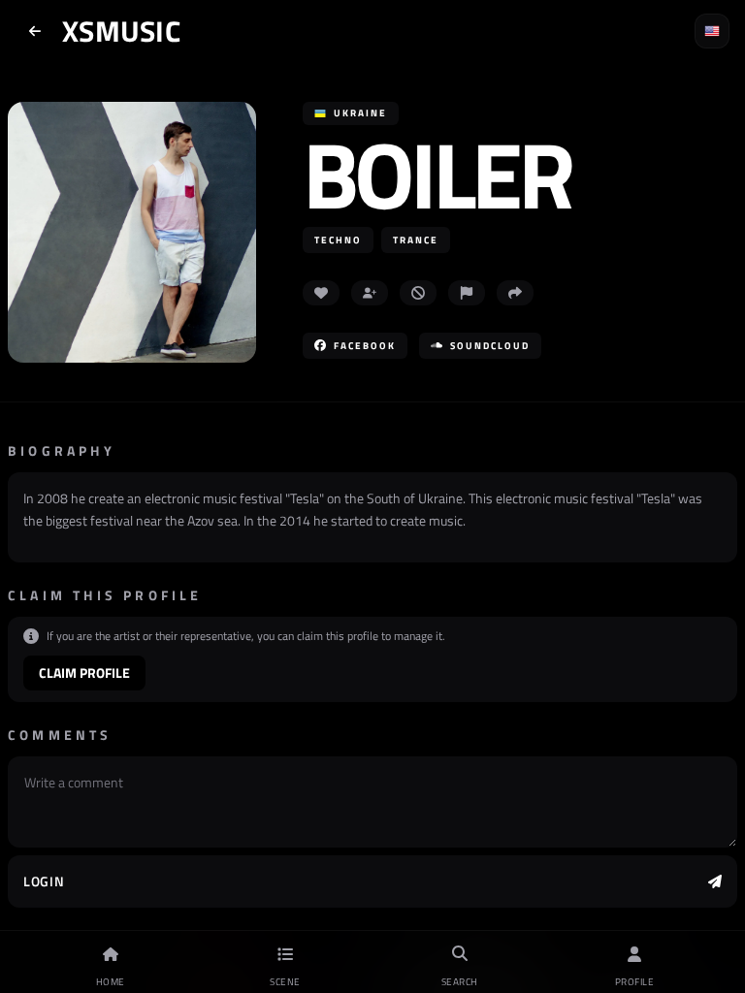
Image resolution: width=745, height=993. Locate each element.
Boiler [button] (437, 174)
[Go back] (35, 31)
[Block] (418, 292)
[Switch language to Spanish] (712, 31)
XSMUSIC (121, 31)
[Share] (515, 292)
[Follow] (369, 292)
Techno (338, 240)
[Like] (321, 292)
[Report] (466, 292)
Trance (415, 240)
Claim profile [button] (84, 672)
